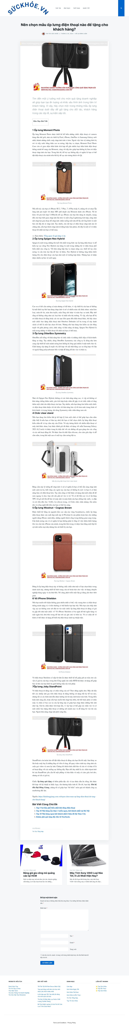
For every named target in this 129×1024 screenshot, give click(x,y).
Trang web (73, 949)
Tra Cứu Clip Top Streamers (17, 995)
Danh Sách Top (13, 986)
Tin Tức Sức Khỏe (52, 33)
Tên (71, 936)
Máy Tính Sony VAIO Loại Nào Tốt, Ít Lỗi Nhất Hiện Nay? (86, 874)
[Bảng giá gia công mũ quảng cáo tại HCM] (41, 855)
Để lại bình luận (81, 33)
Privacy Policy (72, 1022)
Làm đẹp (69, 986)
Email (72, 943)
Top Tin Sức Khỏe (72, 1001)
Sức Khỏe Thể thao (73, 992)
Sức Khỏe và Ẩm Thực (74, 995)
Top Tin (58, 8)
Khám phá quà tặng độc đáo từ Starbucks (53, 816)
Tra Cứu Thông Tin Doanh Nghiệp (19, 993)
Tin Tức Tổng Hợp (37, 831)
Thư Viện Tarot (13, 990)
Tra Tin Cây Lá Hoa (14, 988)
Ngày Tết (86, 8)
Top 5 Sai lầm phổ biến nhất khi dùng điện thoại (55, 807)
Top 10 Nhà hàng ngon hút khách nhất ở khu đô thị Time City (61, 813)
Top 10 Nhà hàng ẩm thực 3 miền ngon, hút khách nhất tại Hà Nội (62, 810)
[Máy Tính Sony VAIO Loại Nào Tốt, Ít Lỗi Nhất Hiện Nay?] (88, 855)
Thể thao (76, 8)
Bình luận (43, 908)
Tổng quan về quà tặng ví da (54, 235)
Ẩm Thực (67, 8)
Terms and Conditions (59, 1022)
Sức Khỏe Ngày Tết (73, 989)
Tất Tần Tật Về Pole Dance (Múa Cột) (49, 986)
